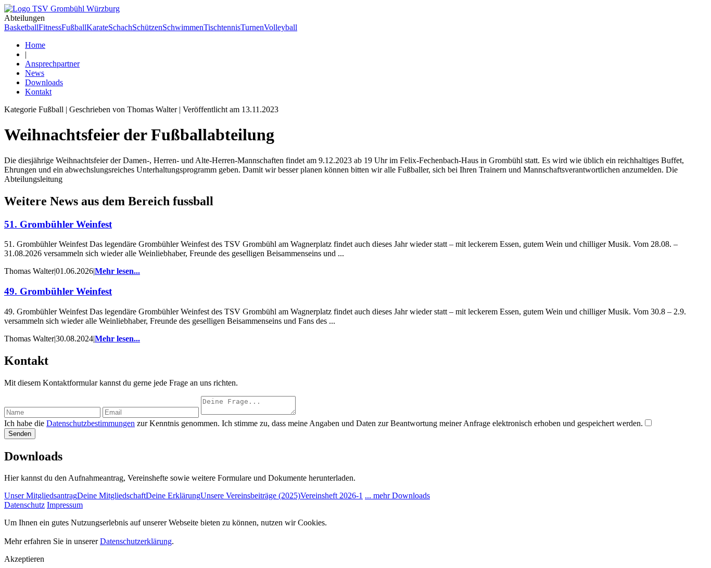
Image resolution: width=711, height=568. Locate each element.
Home (35, 45)
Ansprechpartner (52, 63)
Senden (19, 434)
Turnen (252, 27)
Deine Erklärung (173, 495)
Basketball (21, 27)
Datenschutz (24, 504)
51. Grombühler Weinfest (58, 224)
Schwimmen (183, 27)
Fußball (73, 27)
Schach (120, 27)
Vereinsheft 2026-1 (331, 495)
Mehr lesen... (117, 271)
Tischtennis (222, 27)
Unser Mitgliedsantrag (40, 495)
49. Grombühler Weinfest (58, 291)
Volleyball (280, 27)
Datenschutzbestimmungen (90, 423)
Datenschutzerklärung (136, 541)
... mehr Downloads (397, 495)
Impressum (65, 504)
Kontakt (38, 91)
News (34, 73)
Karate (97, 27)
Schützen (147, 27)
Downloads (44, 82)
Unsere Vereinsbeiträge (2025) (250, 495)
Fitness (50, 27)
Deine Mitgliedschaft (111, 495)
